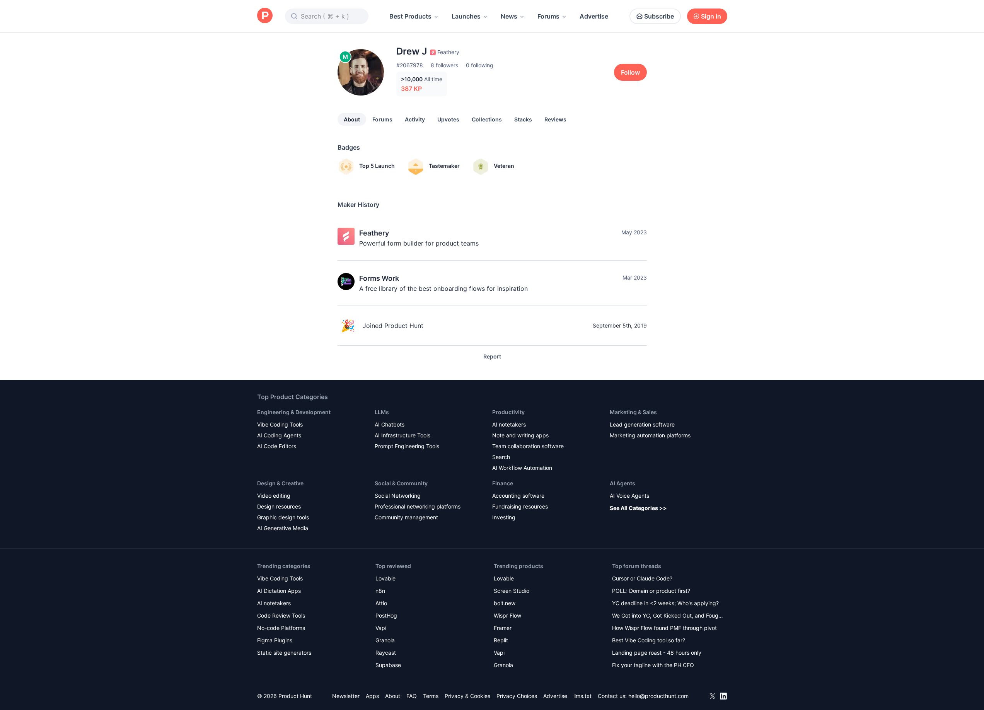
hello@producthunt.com (658, 696)
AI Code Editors (276, 446)
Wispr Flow (507, 615)
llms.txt (582, 696)
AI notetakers (509, 424)
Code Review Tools (281, 615)
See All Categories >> (638, 508)
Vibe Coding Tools (280, 424)
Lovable (385, 578)
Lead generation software (642, 424)
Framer (503, 628)
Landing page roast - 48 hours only (656, 652)
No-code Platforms (281, 628)
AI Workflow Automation (522, 467)
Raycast (385, 652)
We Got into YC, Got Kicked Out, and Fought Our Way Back (667, 616)
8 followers (444, 65)
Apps (372, 696)
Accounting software (518, 495)
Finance (502, 483)
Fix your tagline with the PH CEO (653, 665)
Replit (501, 640)
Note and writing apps (520, 435)
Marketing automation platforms (650, 435)
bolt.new (504, 603)
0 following (479, 65)
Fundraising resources (520, 506)
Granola (385, 640)
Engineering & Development (294, 412)
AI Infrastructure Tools (402, 435)
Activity (415, 119)
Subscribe (659, 16)
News (509, 16)
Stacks (523, 119)
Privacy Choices (516, 696)
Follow (630, 72)
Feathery (374, 233)
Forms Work (379, 278)
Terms (430, 696)
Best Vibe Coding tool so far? (648, 640)
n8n (380, 590)
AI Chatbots (389, 424)
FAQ (411, 696)
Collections (487, 119)
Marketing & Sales (633, 412)
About (352, 119)
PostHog (386, 615)
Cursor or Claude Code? (642, 578)
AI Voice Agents (629, 495)
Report (492, 356)
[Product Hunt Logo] (265, 16)
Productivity (508, 412)
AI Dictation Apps (279, 590)
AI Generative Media (282, 528)
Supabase (388, 665)
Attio (381, 603)
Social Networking (398, 495)
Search (501, 457)
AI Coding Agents (279, 435)
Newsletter (346, 696)
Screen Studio (511, 590)
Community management (406, 517)
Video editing (273, 495)
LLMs (382, 412)
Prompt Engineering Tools (407, 446)
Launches (466, 16)
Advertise (594, 16)
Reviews (555, 119)
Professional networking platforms (417, 506)
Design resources (279, 506)
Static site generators (284, 652)
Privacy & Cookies (467, 696)
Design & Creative (280, 483)
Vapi (380, 628)
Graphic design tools (283, 517)
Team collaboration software (528, 446)
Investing (503, 517)
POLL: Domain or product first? (651, 590)
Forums (548, 16)
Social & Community (401, 483)
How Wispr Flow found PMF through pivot (664, 628)
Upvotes (448, 119)
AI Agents (622, 483)
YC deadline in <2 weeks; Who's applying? (665, 603)
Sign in (711, 16)
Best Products (410, 16)
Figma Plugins (274, 640)
